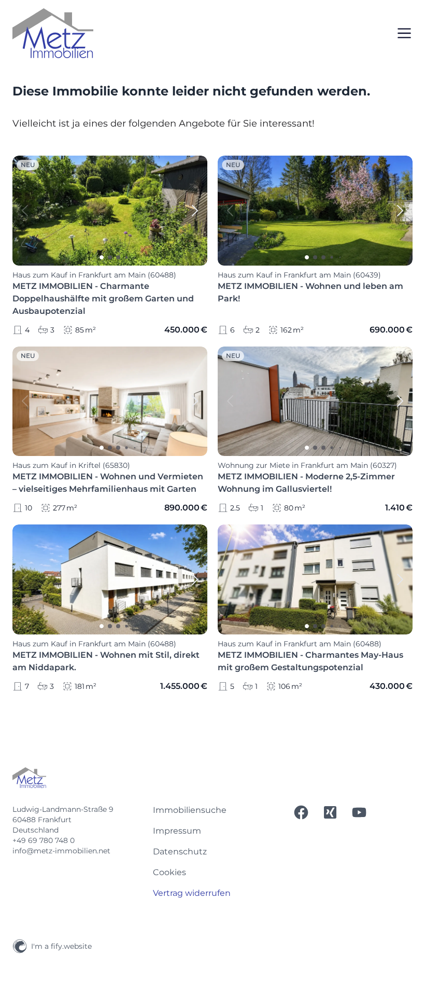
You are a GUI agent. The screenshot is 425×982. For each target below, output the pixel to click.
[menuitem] (213, 810)
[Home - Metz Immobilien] (52, 33)
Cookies (169, 872)
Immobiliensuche (189, 810)
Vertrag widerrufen (192, 893)
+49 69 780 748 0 (43, 840)
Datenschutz (180, 851)
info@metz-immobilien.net (61, 850)
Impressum (177, 831)
